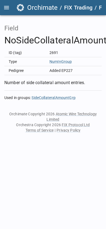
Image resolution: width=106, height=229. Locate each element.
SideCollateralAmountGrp (53, 98)
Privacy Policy (68, 130)
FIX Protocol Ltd (76, 125)
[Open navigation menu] (6, 7)
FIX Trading (78, 7)
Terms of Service (40, 130)
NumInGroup (60, 61)
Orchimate (42, 7)
